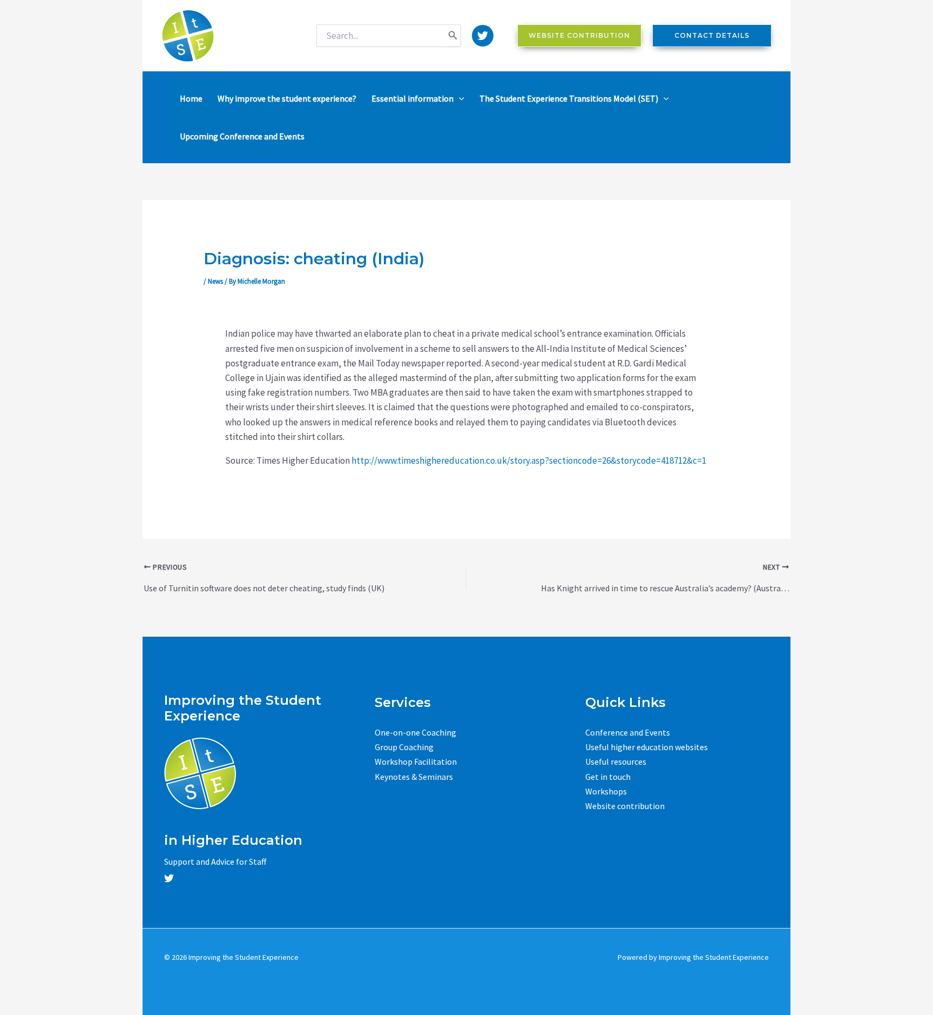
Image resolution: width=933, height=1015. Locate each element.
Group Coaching (404, 747)
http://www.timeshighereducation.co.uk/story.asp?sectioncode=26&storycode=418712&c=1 (528, 460)
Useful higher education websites (646, 747)
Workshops (606, 791)
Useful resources (615, 761)
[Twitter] (482, 35)
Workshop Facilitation (416, 761)
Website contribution (625, 805)
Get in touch (608, 776)
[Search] (453, 35)
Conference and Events (627, 732)
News (215, 281)
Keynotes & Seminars (414, 776)
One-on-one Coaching (415, 732)
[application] (459, 98)
